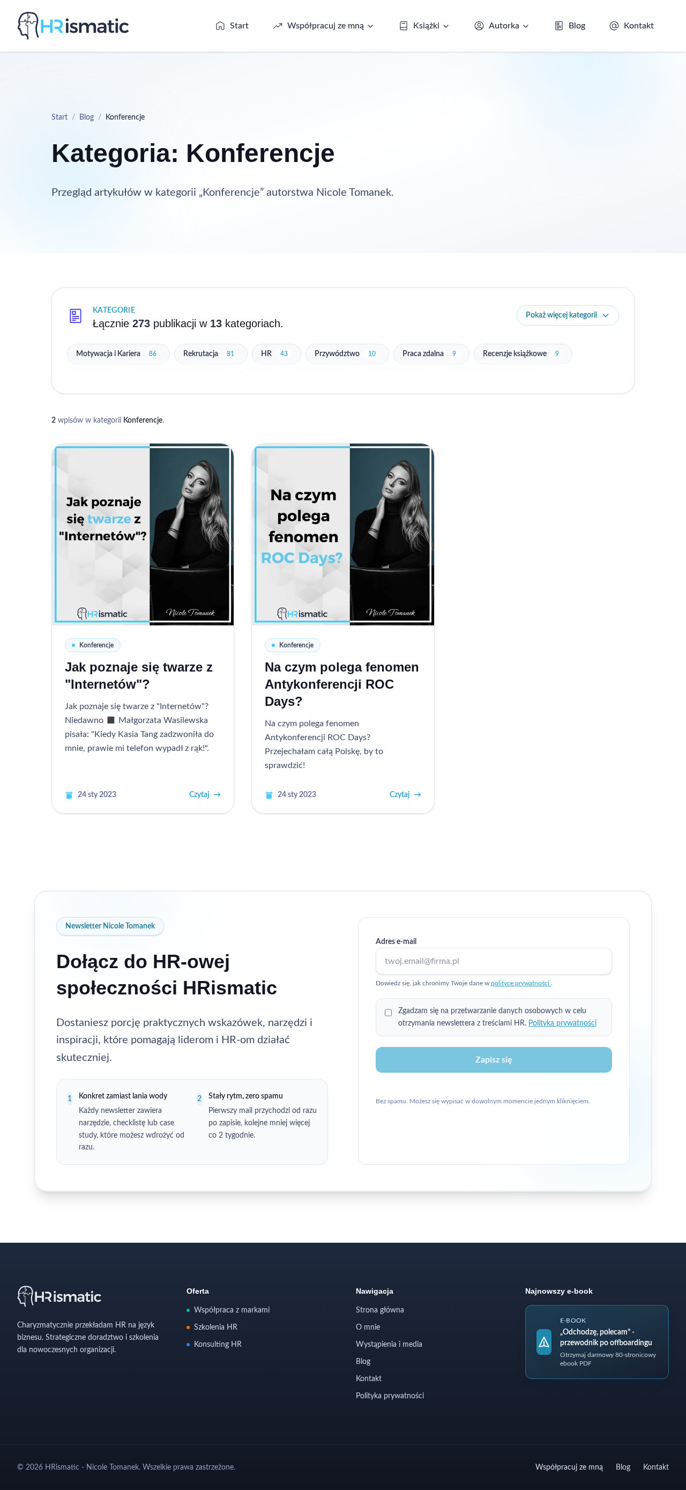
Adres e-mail (396, 942)
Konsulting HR (218, 1344)
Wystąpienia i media (389, 1344)
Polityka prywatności (562, 1023)
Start (59, 117)
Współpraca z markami (232, 1310)
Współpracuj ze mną (569, 1467)
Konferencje (96, 645)
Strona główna (380, 1310)
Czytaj (205, 795)
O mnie (368, 1327)
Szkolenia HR (215, 1327)
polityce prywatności (521, 983)
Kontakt (369, 1379)
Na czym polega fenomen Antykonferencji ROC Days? (342, 684)
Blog (86, 117)
